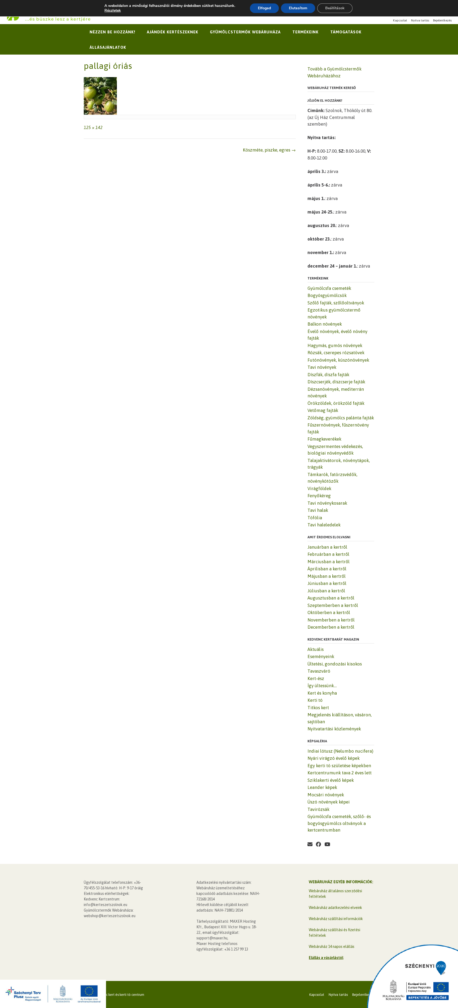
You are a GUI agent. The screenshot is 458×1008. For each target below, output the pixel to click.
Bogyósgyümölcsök (327, 295)
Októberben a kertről (328, 612)
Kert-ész (315, 678)
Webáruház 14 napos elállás (331, 946)
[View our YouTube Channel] (327, 844)
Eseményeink (320, 656)
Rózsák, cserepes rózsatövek (335, 352)
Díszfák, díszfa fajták (328, 374)
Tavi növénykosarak (327, 503)
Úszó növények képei (328, 802)
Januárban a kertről (327, 547)
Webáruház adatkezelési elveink (335, 907)
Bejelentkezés (442, 20)
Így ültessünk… (322, 685)
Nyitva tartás (420, 20)
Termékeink (305, 32)
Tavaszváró (318, 671)
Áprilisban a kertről (326, 568)
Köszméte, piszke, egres (269, 150)
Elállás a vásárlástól (326, 958)
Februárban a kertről (328, 554)
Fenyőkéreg (319, 495)
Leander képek (322, 787)
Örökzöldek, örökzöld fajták (335, 403)
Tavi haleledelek (324, 524)
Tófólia (314, 517)
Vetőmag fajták (322, 410)
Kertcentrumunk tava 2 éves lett (339, 772)
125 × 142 (93, 127)
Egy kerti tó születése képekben (339, 765)
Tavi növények (321, 367)
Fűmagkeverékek (324, 439)
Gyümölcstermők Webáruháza (245, 32)
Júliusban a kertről (326, 590)
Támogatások (346, 32)
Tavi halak (317, 510)
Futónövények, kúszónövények (338, 360)
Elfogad (264, 8)
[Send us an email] (309, 844)
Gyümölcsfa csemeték (329, 288)
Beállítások (335, 8)
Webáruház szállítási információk (336, 919)
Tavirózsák (318, 809)
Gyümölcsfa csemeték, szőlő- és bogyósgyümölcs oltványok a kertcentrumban (339, 823)
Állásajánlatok (108, 47)
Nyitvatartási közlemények (334, 728)
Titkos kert (318, 707)
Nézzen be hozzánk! (112, 32)
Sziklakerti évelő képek (330, 780)
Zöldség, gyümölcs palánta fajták (340, 417)
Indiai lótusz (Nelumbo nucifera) (340, 751)
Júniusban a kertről (326, 583)
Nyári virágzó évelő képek (333, 758)
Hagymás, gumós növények (334, 345)
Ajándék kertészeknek (172, 32)
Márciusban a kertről (328, 561)
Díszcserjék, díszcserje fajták (336, 381)
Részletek (112, 10)
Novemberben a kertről (331, 620)
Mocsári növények (325, 794)
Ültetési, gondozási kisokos (334, 664)
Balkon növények (324, 324)
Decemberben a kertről (330, 627)
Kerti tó (315, 700)
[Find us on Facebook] (318, 844)
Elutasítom (298, 8)
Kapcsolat (400, 20)
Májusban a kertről (326, 576)
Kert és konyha (322, 693)
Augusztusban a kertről (330, 598)
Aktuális (315, 649)
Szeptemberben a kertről (332, 605)
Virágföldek (319, 488)
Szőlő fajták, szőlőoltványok (335, 302)
